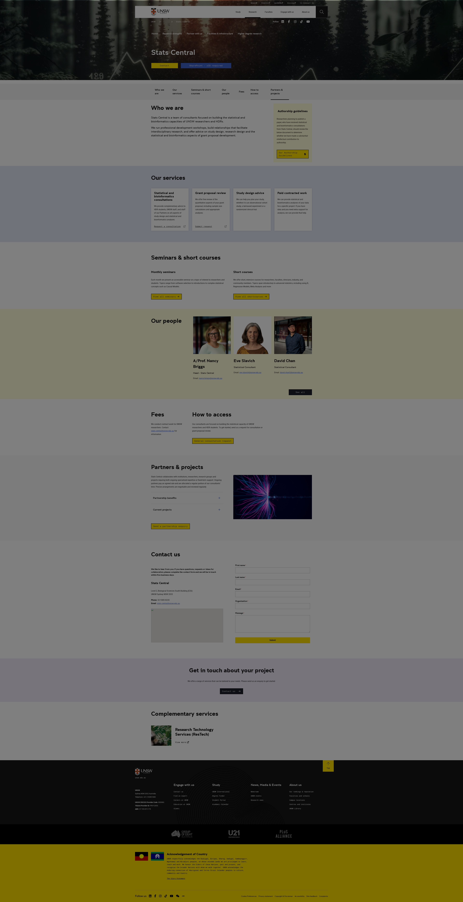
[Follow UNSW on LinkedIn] (150, 896)
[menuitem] (238, 12)
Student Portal (219, 800)
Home (155, 33)
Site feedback (311, 896)
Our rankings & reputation (301, 791)
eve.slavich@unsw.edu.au (250, 372)
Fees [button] (241, 91)
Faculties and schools (299, 796)
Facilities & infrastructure (220, 33)
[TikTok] (301, 22)
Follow (276, 21)
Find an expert (180, 796)
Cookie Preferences (249, 896)
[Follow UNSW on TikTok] (165, 896)
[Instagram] (295, 22)
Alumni (176, 808)
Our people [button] (225, 91)
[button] (164, 65)
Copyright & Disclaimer (284, 896)
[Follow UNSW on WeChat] (178, 896)
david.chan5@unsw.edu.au (291, 372)
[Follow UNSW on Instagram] (160, 896)
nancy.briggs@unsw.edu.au (210, 378)
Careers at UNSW (181, 800)
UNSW (153, 21)
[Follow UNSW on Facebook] (155, 896)
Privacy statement (266, 896)
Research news (257, 800)
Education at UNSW (182, 804)
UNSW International (221, 791)
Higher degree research (250, 33)
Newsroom (255, 791)
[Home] (160, 12)
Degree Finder (218, 796)
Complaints (323, 896)
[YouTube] (308, 22)
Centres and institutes (300, 804)
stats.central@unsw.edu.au (162, 430)
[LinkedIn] (283, 22)
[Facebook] (289, 22)
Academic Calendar (220, 804)
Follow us (140, 896)
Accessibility (299, 896)
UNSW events (256, 796)
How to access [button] (255, 91)
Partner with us (194, 33)
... (165, 21)
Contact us (178, 791)
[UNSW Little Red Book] (183, 896)
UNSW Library (295, 808)
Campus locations (297, 800)
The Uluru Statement (176, 878)
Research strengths (172, 33)
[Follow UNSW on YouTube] (171, 896)
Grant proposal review (210, 193)
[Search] (322, 12)
